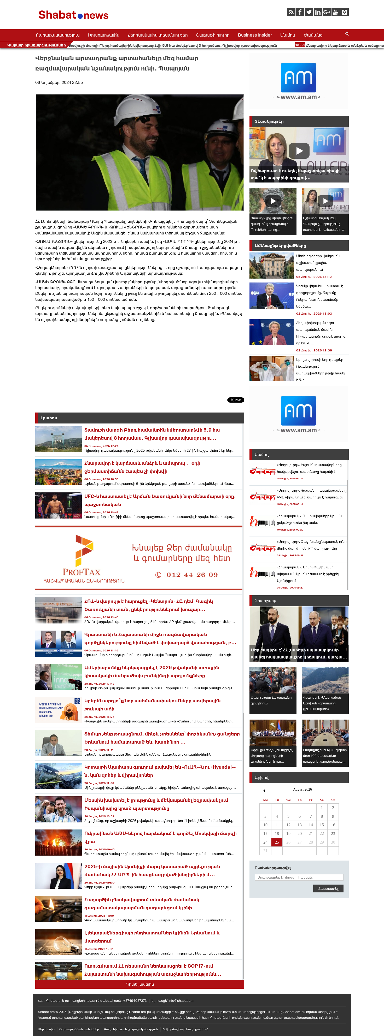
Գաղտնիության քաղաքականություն (131, 1029)
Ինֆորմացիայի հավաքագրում (185, 1029)
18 (277, 833)
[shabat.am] (74, 20)
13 (300, 825)
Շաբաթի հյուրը (213, 35)
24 (265, 842)
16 (333, 825)
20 (300, 833)
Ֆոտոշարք (265, 600)
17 (265, 833)
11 (277, 825)
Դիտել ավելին (140, 984)
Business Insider (255, 35)
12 (288, 825)
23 (333, 833)
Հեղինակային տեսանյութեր (158, 35)
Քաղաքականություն (58, 35)
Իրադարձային (103, 35)
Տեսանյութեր (269, 121)
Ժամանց (313, 35)
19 (288, 833)
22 (322, 833)
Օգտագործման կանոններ (79, 1029)
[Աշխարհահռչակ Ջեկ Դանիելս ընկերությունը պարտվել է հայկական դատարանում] (325, 201)
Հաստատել (328, 888)
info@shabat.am (180, 1000)
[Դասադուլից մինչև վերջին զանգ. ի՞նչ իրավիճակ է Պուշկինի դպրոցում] (272, 201)
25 (277, 842)
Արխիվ (261, 777)
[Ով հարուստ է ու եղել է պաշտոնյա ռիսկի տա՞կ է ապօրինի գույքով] (299, 155)
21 (311, 833)
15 (322, 825)
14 (311, 825)
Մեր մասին (46, 1029)
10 (265, 825)
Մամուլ (287, 35)
